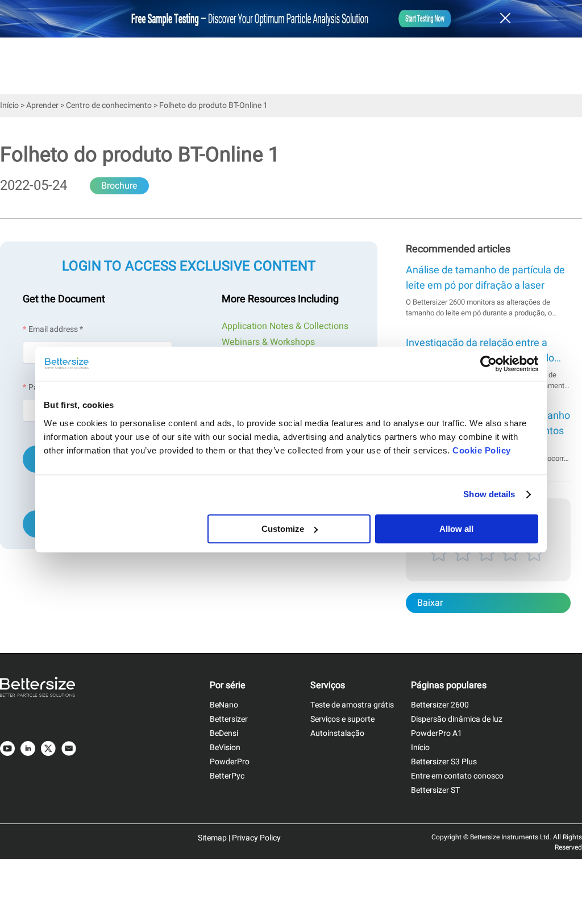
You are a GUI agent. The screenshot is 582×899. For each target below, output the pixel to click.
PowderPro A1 (436, 733)
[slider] (488, 566)
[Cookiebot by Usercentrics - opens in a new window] (488, 363)
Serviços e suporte (342, 719)
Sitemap (212, 838)
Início (9, 105)
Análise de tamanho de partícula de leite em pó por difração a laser (485, 278)
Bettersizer (229, 719)
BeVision (225, 748)
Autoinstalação (337, 733)
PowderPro (230, 762)
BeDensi (224, 733)
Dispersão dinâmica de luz (456, 719)
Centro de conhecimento (109, 105)
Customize (282, 529)
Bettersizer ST (435, 790)
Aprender (42, 105)
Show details (489, 494)
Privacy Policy (256, 838)
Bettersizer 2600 (440, 705)
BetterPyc (227, 776)
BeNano (224, 705)
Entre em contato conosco (457, 776)
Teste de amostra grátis (352, 705)
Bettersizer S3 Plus (444, 762)
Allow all (456, 529)
